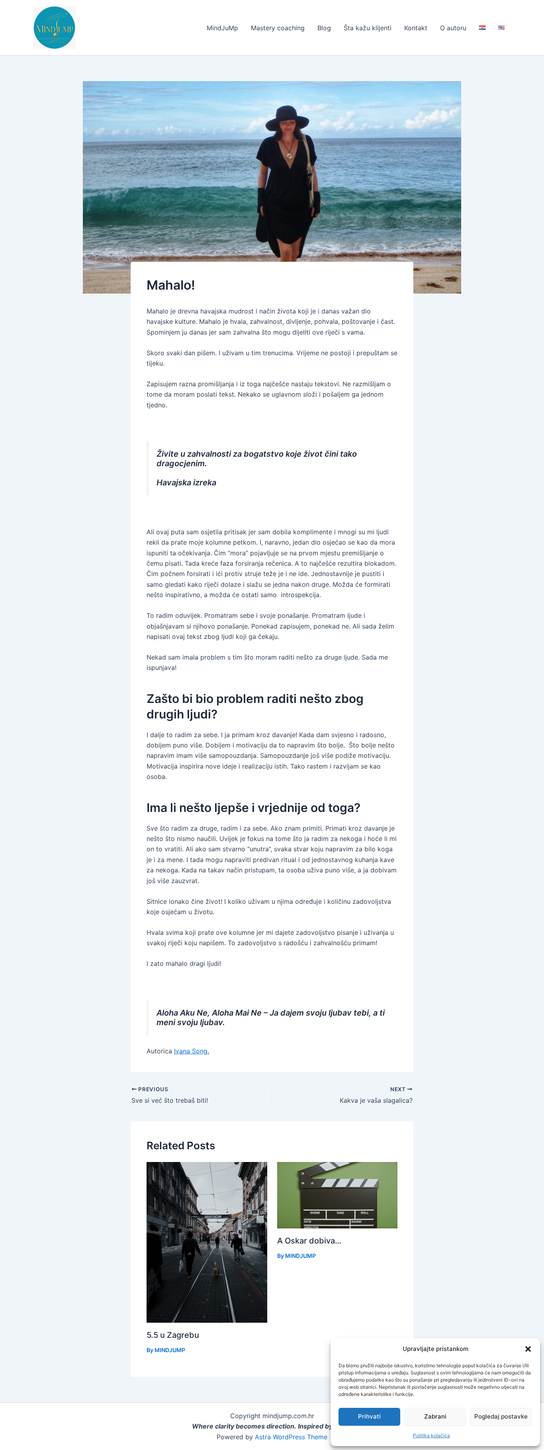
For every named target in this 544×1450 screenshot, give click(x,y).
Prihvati (369, 1416)
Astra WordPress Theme (291, 1437)
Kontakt (415, 28)
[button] (528, 1349)
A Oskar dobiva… (309, 1241)
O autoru (453, 28)
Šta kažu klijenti (367, 28)
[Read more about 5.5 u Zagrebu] (207, 1242)
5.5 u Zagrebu (173, 1335)
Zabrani (435, 1416)
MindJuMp (222, 28)
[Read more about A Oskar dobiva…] (337, 1195)
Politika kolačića (431, 1435)
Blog (324, 28)
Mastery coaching (278, 28)
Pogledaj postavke (501, 1416)
